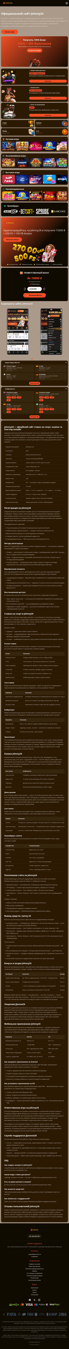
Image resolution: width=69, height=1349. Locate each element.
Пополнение (34, 1294)
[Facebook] (29, 1300)
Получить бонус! (12, 239)
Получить (48, 81)
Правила (34, 1271)
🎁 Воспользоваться (34, 295)
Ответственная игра (34, 1266)
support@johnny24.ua (34, 1254)
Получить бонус (34, 50)
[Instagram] (39, 1300)
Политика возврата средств (34, 1275)
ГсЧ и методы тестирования (34, 1273)
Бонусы (34, 1290)
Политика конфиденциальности (34, 1268)
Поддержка (34, 1256)
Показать (34, 417)
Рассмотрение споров (34, 1280)
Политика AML (34, 1278)
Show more (34, 383)
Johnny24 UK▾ (35, 1236)
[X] (34, 1300)
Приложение (34, 1287)
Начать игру (9, 32)
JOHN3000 (35, 289)
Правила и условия (34, 1264)
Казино (35, 1292)
